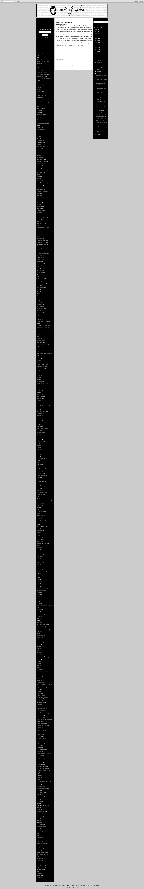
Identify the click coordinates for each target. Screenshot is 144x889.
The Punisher (40, 762)
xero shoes (39, 873)
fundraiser (39, 319)
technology (39, 691)
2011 (96, 49)
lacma (38, 417)
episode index (40, 272)
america (38, 80)
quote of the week (41, 562)
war (37, 847)
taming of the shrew (41, 687)
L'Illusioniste (39, 413)
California (39, 153)
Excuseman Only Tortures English (44, 280)
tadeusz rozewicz (40, 682)
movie (38, 483)
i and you (39, 371)
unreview (39, 814)
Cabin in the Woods (41, 151)
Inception (39, 377)
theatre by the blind (41, 786)
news (38, 498)
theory (38, 790)
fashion (38, 285)
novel (38, 507)
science (38, 611)
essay (38, 274)
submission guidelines (42, 671)
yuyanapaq (39, 875)
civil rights (39, 168)
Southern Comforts (41, 650)
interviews (39, 387)
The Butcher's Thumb (41, 706)
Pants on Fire (40, 530)
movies (38, 485)
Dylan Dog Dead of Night (42, 253)
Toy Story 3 (39, 798)
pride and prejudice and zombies (44, 552)
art (37, 93)
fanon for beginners (41, 283)
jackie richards (40, 396)
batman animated (41, 114)
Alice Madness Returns (42, 74)
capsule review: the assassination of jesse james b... (100, 103)
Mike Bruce (39, 471)
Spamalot (39, 652)
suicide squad (40, 674)
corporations (40, 197)
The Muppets (40, 755)
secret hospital (40, 614)
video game (39, 831)
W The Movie (40, 837)
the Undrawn (39, 777)
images (38, 373)
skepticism (39, 637)
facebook (39, 281)
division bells (40, 238)
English (38, 268)
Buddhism (39, 148)
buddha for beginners (41, 146)
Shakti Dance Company (42, 624)
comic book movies (41, 183)
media (38, 462)
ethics (38, 276)
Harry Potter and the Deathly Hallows (45, 353)
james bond (39, 398)
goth (38, 334)
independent (39, 379)
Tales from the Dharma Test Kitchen (45, 684)
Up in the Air (39, 816)
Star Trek (39, 654)
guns (38, 351)
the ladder (39, 740)
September (99, 64)
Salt (37, 601)
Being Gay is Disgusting (42, 123)
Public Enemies (40, 556)
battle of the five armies (42, 118)
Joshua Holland (40, 404)
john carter (39, 402)
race (38, 566)
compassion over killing (42, 191)
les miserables (40, 430)
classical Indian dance (42, 170)
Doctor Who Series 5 (41, 240)
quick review (39, 558)
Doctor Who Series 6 (41, 242)
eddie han (39, 261)
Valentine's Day (40, 824)
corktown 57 (39, 195)
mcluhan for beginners (42, 458)
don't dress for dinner (41, 244)
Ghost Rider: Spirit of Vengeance (44, 329)
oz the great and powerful (42, 526)
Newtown (39, 502)
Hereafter (39, 360)
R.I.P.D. (38, 564)
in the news (39, 375)
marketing (39, 453)
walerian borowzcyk (41, 843)
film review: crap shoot (101, 106)
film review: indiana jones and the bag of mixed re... (101, 79)
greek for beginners (41, 340)
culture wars (39, 206)
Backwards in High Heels (42, 102)
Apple (38, 87)
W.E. (37, 839)
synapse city (39, 680)
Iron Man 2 (39, 390)
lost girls (38, 443)
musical (38, 488)
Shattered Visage (40, 626)
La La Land (39, 415)
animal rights (39, 85)
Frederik (38, 314)
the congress (39, 712)
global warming (40, 332)
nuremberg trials (40, 511)
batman (38, 112)
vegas (38, 828)
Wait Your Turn (40, 841)
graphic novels (40, 338)
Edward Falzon (40, 263)
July (97, 69)
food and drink (40, 302)
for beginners (40, 304)
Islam (38, 392)
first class (39, 297)
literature (39, 437)
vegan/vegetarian (41, 826)
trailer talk (39, 801)
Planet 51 (39, 545)
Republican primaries (41, 588)
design (38, 229)
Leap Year (39, 426)
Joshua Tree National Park (43, 405)
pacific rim (39, 528)
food (38, 300)
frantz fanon (39, 312)
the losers (39, 747)
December (99, 58)
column (38, 182)
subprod (38, 673)
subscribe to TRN (40, 47)
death (38, 221)
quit (37, 560)
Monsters (39, 479)
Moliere (38, 477)
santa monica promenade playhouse (45, 605)
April (97, 126)
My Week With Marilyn (42, 492)
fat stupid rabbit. (40, 287)
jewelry (38, 400)
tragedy (38, 799)
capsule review (40, 157)
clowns (38, 174)
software (39, 644)
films (38, 293)
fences (38, 289)
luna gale (39, 445)
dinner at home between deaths (44, 231)
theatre (38, 784)
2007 (96, 134)
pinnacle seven (40, 541)
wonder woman (40, 864)
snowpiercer (39, 642)
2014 (96, 42)
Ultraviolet (39, 813)
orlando (38, 518)
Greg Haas (39, 346)
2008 (96, 56)
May (97, 73)
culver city (39, 208)
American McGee (41, 82)
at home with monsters (42, 95)
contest (38, 193)
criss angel (39, 200)
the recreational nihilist (42, 766)
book (38, 136)
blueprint (39, 134)
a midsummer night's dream (43, 61)
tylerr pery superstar (41, 811)
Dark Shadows (40, 210)
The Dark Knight (40, 715)
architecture (39, 91)
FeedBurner (48, 37)
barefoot (39, 110)
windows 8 (39, 862)
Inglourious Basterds (41, 381)
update (38, 818)
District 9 (39, 234)
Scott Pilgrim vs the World (42, 613)
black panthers (40, 131)
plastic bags (39, 547)
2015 (96, 40)
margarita (39, 449)
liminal (38, 434)
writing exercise (40, 869)
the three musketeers (41, 775)
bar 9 (38, 106)
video (38, 830)
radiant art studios (41, 568)
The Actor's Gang (40, 702)
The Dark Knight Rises (41, 717)
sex (37, 620)
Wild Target (39, 860)
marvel (38, 456)
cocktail (38, 176)
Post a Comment (59, 59)
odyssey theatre (40, 515)
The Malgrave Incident (42, 749)
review (38, 592)
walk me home (40, 845)
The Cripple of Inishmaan (42, 713)
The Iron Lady (40, 736)
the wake (39, 779)
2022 (96, 33)
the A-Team (39, 700)
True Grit (39, 809)
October (98, 62)
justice (38, 409)
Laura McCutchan (40, 424)
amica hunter (40, 84)
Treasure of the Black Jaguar (43, 805)
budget (38, 150)
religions (38, 585)
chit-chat (39, 165)
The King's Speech (41, 738)
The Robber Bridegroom (42, 768)
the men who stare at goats (43, 753)
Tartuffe (38, 689)
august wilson (40, 97)
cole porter (39, 180)
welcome (39, 850)
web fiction (39, 848)
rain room (39, 569)
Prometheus (39, 554)
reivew (38, 579)
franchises (39, 310)
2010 (96, 51)
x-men (38, 871)
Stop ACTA (39, 665)
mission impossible (41, 475)
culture (38, 204)
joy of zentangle (40, 407)
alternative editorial (41, 76)
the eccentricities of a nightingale (44, 719)
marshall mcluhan (41, 454)
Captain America (40, 159)
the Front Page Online (41, 725)
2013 (96, 44)
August (98, 67)
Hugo (38, 370)
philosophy (39, 537)
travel (38, 803)
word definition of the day (42, 865)
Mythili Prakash (40, 494)
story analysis (40, 669)
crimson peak (40, 199)
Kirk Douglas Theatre (41, 411)
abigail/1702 (39, 63)
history (38, 362)
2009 (96, 53)
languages (39, 420)
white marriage (40, 858)
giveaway (39, 331)
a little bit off (39, 59)
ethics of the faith (41, 278)
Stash (38, 661)
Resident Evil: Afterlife (41, 590)
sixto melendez (40, 635)
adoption (39, 67)
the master (39, 751)
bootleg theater (40, 140)
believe (38, 125)
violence (38, 835)
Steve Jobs (39, 663)
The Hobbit (39, 729)
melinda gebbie (40, 466)
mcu (38, 460)
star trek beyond (40, 656)
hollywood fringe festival (42, 364)
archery (38, 89)
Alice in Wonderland (41, 72)
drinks (38, 250)
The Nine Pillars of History (42, 757)
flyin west (39, 298)
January (98, 131)
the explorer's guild (41, 721)
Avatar (38, 99)
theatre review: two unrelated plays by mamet (101, 98)
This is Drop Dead (41, 792)
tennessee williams (41, 695)
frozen (38, 317)
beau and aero (40, 121)
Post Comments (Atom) (67, 65)
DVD (37, 251)
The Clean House (40, 710)
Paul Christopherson (41, 535)
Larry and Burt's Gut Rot (42, 422)
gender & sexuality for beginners (44, 325)
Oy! (37, 524)
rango (38, 573)
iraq (37, 388)
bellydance (39, 127)
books (38, 138)
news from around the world (43, 500)
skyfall (38, 639)
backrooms (39, 101)
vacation (39, 822)
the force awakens (41, 723)
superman (39, 676)
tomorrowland (40, 796)
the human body (40, 730)
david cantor (39, 212)
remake (38, 586)
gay (37, 323)
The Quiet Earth (40, 764)
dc (37, 214)
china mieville (40, 163)
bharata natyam (40, 129)
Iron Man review (100, 120)
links (38, 436)
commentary (39, 189)
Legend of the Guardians (42, 428)
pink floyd (39, 539)
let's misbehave (40, 432)
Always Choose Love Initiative (43, 78)
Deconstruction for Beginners (43, 227)
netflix (38, 496)
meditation (39, 464)
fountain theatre (40, 308)
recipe (38, 575)
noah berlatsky (40, 505)
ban (37, 104)
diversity (38, 236)
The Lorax (39, 745)
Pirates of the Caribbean (42, 543)
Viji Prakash (39, 833)
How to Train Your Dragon (42, 366)
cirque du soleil (40, 167)
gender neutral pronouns (42, 327)
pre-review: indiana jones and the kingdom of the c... (101, 92)
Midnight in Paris (40, 468)
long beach (39, 439)
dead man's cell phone (42, 217)
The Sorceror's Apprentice (42, 770)
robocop (39, 600)
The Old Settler (40, 758)
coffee (38, 178)
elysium (38, 265)
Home (74, 62)
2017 (96, 36)
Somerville (39, 648)
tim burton (39, 794)
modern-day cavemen (101, 75)
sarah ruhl (39, 609)
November (99, 60)
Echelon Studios (40, 257)
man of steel (39, 447)
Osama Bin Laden (41, 520)
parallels (38, 534)
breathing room (40, 144)
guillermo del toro (41, 348)
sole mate (39, 646)
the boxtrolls (39, 704)
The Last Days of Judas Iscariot (44, 741)
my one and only (40, 490)
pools (38, 549)
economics (39, 259)
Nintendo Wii (40, 503)
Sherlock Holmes (40, 628)
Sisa (37, 633)
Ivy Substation (40, 394)
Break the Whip (40, 142)
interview (39, 385)
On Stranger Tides (41, 517)
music (38, 487)
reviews (38, 594)
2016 (38, 55)
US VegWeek (39, 820)
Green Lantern (40, 342)
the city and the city (41, 708)
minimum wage (40, 473)
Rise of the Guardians (41, 598)
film (37, 291)
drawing (38, 248)
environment (39, 270)
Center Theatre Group (42, 161)
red (37, 577)
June (97, 71)
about (38, 21)
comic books (40, 185)
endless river (39, 266)
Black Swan (39, 133)
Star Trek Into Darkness (42, 657)
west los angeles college (42, 852)
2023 (96, 31)
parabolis (39, 532)
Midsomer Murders (41, 470)
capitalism (39, 155)
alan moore (39, 70)
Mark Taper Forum (41, 451)
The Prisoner (39, 760)
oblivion (38, 513)
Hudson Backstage (41, 368)
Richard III (39, 596)
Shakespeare (39, 622)
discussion (39, 233)
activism (38, 65)
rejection (39, 581)
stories (38, 667)
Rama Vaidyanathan (41, 571)
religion (38, 583)
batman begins (40, 116)
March (98, 129)
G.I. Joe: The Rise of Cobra (43, 321)
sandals (38, 603)
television (39, 693)
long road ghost (40, 441)
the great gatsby (40, 727)
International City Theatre (42, 383)
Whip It (38, 856)
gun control (39, 349)
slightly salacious (40, 641)
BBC (37, 119)
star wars (39, 659)
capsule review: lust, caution (64, 22)
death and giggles (41, 223)
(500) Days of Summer (42, 53)
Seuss (38, 618)
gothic (38, 336)
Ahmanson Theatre (41, 69)
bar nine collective (41, 108)
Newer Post (58, 62)
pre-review (39, 551)
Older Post (89, 62)
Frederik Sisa (39, 315)
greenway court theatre (42, 344)
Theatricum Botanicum (42, 788)
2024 (96, 29)
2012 (96, 47)
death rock (39, 225)
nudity (38, 509)
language (39, 419)
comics (38, 187)
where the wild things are (42, 854)
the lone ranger (40, 743)
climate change (40, 172)
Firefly (38, 295)
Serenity (38, 616)
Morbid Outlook (40, 481)
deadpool (39, 219)
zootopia (39, 877)
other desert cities (41, 522)
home (38, 19)
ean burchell (39, 255)
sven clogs (39, 678)
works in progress (41, 867)
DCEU (38, 216)
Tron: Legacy (39, 807)
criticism (38, 202)
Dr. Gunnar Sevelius (41, 246)
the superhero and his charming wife (45, 772)
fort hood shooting (41, 306)
